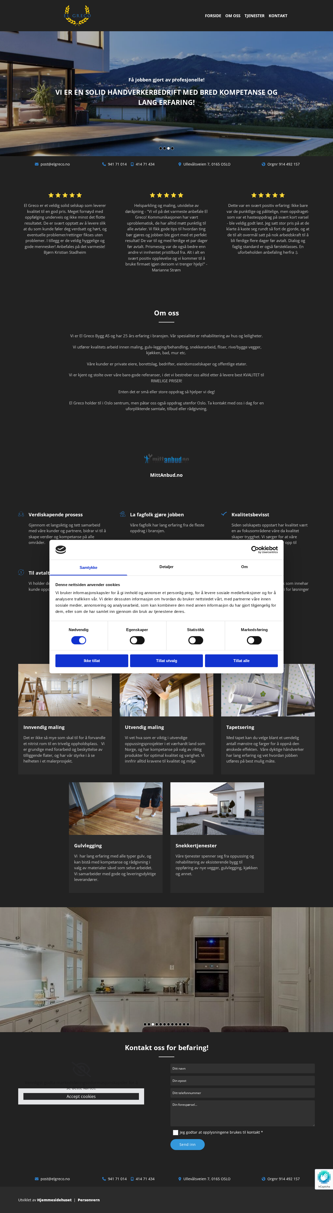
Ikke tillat (92, 661)
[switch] (137, 640)
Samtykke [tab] (89, 568)
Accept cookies (81, 1096)
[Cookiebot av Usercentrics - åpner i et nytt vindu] (255, 550)
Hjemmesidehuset (54, 1199)
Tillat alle (241, 661)
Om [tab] (244, 567)
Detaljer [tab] (166, 567)
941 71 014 (117, 164)
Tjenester (255, 15)
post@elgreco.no (55, 164)
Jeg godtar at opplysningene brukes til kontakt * (221, 1132)
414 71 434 (145, 164)
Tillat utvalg (166, 661)
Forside (213, 15)
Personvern (89, 1199)
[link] (81, 1069)
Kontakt (278, 15)
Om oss (232, 15)
